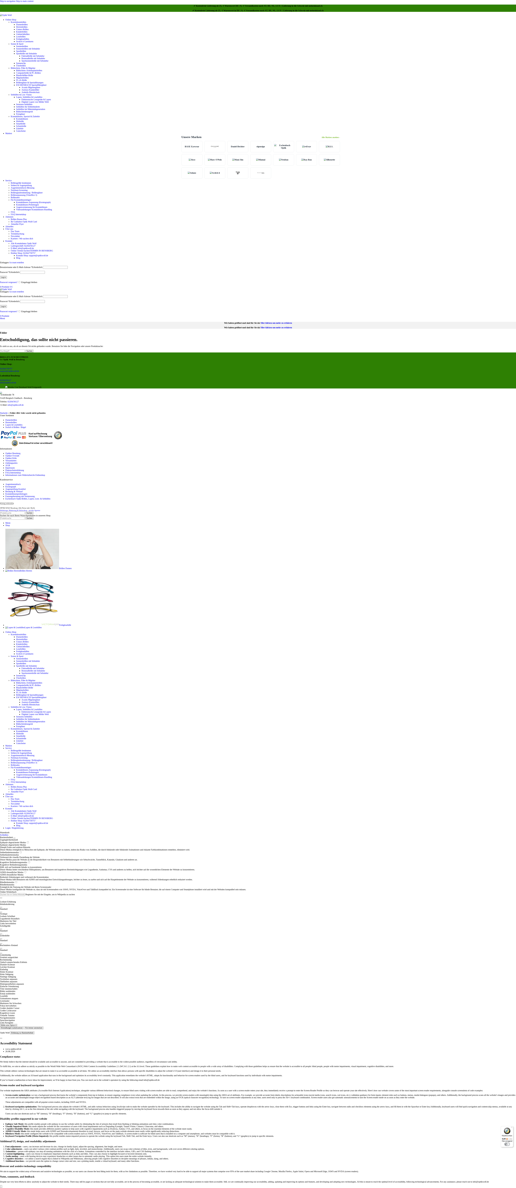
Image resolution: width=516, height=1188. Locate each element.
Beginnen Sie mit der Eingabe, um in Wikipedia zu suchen (50, 894)
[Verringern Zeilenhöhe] (1, 943)
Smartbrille (20, 124)
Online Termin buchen (32, 251)
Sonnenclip (21, 63)
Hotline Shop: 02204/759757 (23, 253)
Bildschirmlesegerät (24, 111)
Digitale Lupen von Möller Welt (35, 102)
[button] (258, 914)
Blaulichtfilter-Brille (24, 75)
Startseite (4, 413)
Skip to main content (24, 1)
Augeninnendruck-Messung (22, 188)
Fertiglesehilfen (22, 39)
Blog (18, 258)
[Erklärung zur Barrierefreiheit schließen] (1, 1038)
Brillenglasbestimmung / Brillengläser (27, 192)
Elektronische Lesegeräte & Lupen (36, 99)
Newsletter (15, 236)
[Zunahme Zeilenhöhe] (1, 938)
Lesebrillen (21, 36)
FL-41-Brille (21, 80)
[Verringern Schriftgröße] (1, 933)
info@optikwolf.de (8, 382)
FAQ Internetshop (18, 214)
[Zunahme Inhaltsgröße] (1, 907)
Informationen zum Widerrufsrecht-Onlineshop (25, 475)
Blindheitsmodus (7, 882)
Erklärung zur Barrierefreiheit (22, 1033)
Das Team (15, 231)
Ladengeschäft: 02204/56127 (23, 246)
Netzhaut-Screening (19, 190)
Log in (3, 277)
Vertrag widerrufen (7, 503)
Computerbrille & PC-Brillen (28, 73)
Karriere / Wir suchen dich (22, 238)
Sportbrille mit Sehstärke (26, 53)
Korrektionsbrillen (18, 22)
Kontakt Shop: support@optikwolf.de (32, 255)
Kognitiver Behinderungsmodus (14, 862)
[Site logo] (6, 15)
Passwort (9, 272)
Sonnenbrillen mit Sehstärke (28, 49)
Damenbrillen (22, 24)
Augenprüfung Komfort (15, 489)
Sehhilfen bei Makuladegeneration (30, 109)
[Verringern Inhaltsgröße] (1, 912)
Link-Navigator (6, 1023)
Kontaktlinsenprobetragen (16, 494)
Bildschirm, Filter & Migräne (23, 68)
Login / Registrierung (14, 828)
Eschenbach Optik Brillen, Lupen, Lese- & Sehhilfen (27, 499)
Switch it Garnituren (24, 41)
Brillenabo (15, 197)
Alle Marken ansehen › (331, 137)
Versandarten (10, 460)
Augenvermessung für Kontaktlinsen (31, 207)
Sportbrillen (21, 51)
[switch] (507, 1144)
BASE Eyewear (192, 146)
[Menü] (511, 1127)
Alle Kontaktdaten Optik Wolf (23, 243)
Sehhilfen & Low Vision (21, 95)
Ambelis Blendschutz (31, 92)
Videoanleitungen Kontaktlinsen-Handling (34, 209)
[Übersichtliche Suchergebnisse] (1, 897)
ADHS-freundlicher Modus (12, 872)
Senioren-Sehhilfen (24, 104)
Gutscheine (21, 131)
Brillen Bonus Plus (19, 219)
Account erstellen (16, 262)
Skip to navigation (8, 1)
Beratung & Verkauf (14, 491)
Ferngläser (20, 114)
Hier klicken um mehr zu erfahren (276, 323)
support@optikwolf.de (9, 371)
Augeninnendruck (13, 484)
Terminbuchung (17, 234)
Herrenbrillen (21, 27)
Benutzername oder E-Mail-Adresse (21, 267)
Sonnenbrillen (22, 46)
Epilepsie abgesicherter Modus (13, 842)
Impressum (10, 468)
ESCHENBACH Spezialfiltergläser (31, 85)
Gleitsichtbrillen (23, 34)
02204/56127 (5, 380)
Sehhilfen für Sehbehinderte (28, 107)
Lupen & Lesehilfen (13, 425)
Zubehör (19, 128)
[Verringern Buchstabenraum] (1, 953)
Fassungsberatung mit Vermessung (20, 496)
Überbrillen (21, 65)
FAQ (13, 212)
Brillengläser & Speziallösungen (29, 82)
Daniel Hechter (238, 146)
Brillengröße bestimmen (21, 183)
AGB (7, 465)
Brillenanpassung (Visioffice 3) (24, 195)
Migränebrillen (22, 78)
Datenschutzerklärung (14, 470)
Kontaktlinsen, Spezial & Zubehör (25, 116)
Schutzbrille (21, 126)
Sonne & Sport (17, 44)
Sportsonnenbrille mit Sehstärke (35, 61)
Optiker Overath (12, 456)
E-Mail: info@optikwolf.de (22, 248)
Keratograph (10, 486)
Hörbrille (20, 121)
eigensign (261, 146)
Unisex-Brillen (22, 29)
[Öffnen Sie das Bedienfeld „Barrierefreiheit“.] (1, 1186)
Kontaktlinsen (22, 119)
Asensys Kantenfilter (30, 90)
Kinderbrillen (21, 32)
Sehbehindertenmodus (9, 852)
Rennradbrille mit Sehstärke (33, 58)
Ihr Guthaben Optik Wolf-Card (24, 222)
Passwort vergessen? (8, 282)
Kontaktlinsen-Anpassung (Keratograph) (33, 202)
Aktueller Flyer (17, 224)
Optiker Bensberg (12, 453)
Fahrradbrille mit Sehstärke (33, 56)
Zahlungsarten (11, 463)
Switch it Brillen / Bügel (15, 427)
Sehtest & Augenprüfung (21, 185)
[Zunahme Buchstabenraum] (1, 948)
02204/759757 (6, 369)
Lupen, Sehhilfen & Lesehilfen (29, 97)
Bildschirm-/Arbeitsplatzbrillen (29, 70)
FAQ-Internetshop (13, 473)
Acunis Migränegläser (31, 87)
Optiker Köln (11, 458)
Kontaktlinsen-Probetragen (27, 205)
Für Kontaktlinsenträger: (21, 200)
